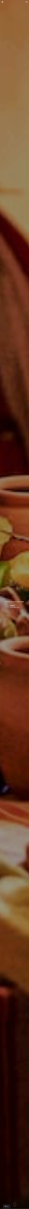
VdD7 (12, 606)
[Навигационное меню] (27, 2)
